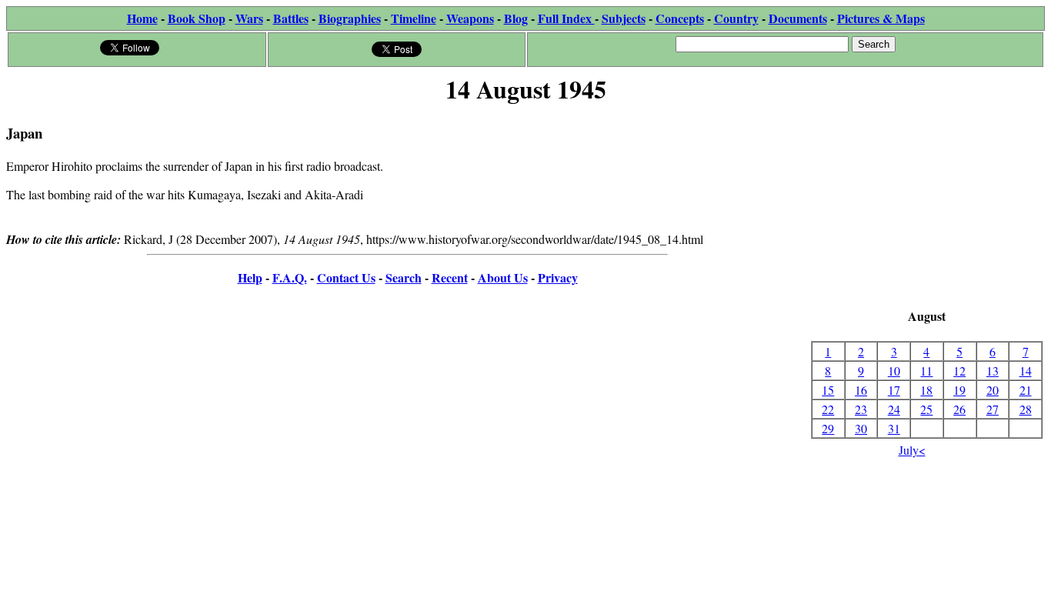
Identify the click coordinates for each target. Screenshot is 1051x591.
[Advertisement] (927, 208)
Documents (798, 18)
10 (894, 370)
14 (1025, 370)
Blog (516, 18)
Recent (450, 277)
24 (894, 409)
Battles (291, 18)
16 (861, 390)
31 (894, 428)
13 (992, 370)
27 (992, 409)
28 (1025, 409)
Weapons (470, 18)
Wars (249, 18)
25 (926, 409)
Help (250, 277)
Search (403, 277)
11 (926, 370)
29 (828, 428)
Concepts (680, 18)
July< (912, 450)
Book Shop (196, 18)
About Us (503, 277)
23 (861, 409)
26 (959, 409)
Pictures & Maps (881, 18)
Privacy (558, 277)
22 (828, 409)
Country (736, 18)
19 (959, 390)
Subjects (624, 18)
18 (926, 390)
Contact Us (346, 277)
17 (894, 390)
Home (142, 18)
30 (861, 428)
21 (1025, 390)
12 (959, 370)
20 (992, 390)
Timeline (413, 18)
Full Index (566, 18)
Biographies (350, 18)
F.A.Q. (289, 277)
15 (828, 390)
